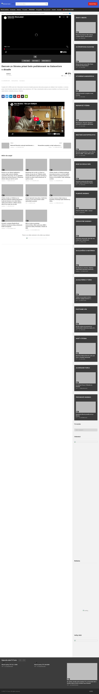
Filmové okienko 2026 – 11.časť (84, 210)
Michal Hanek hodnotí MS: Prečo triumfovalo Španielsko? (84, 64)
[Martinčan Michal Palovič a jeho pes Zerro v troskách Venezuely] (86, 348)
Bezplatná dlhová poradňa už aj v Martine (85, 415)
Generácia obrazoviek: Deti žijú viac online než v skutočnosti (85, 239)
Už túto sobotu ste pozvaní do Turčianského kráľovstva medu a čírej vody (86, 327)
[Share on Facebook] (3, 96)
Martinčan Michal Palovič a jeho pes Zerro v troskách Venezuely (85, 356)
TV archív (24, 9)
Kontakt (59, 9)
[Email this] (26, 96)
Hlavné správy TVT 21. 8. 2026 (9, 664)
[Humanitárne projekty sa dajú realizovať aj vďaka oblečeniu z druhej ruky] (54, 146)
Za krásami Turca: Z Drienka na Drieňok (84, 385)
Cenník (54, 9)
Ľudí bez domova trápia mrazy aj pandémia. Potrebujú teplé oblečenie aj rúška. (59, 199)
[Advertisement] (85, 576)
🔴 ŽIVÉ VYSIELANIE (68, 9)
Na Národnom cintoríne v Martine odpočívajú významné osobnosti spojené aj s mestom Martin (84, 268)
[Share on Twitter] (7, 96)
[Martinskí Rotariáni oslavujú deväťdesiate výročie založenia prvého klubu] (18, 146)
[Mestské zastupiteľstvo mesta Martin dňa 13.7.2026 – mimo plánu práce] (86, 145)
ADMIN (91, 691)
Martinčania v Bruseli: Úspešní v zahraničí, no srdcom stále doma (84, 123)
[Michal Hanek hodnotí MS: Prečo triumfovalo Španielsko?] (86, 57)
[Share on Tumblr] (14, 96)
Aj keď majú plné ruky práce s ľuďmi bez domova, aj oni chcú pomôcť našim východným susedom (36, 199)
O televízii (12, 9)
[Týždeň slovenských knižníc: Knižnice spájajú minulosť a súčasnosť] (86, 290)
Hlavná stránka (5, 9)
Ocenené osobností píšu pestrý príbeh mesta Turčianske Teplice (84, 182)
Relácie (19, 9)
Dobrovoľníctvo (15, 80)
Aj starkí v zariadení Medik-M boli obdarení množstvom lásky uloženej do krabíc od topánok (12, 225)
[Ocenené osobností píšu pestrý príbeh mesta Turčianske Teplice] (86, 174)
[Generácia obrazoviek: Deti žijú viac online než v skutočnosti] (86, 231)
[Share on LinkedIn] (10, 96)
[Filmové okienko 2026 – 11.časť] (86, 203)
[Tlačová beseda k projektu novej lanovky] (86, 86)
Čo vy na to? (47, 9)
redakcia (8, 73)
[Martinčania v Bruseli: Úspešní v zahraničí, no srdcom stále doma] (86, 115)
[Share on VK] (22, 96)
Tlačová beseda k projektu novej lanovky (84, 94)
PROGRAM (31, 9)
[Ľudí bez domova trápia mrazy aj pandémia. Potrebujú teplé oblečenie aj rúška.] (60, 190)
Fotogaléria (39, 9)
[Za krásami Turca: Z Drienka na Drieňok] (86, 377)
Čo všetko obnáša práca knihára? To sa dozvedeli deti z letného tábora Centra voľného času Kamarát (82, 682)
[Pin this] (18, 96)
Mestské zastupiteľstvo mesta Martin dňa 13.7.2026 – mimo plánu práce (85, 152)
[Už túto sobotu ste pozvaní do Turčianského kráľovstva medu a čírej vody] (86, 319)
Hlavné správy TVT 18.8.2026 (41, 664)
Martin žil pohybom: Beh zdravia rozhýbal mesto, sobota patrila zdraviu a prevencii (84, 35)
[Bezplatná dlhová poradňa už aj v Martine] (86, 407)
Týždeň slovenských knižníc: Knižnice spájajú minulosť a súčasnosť (83, 297)
